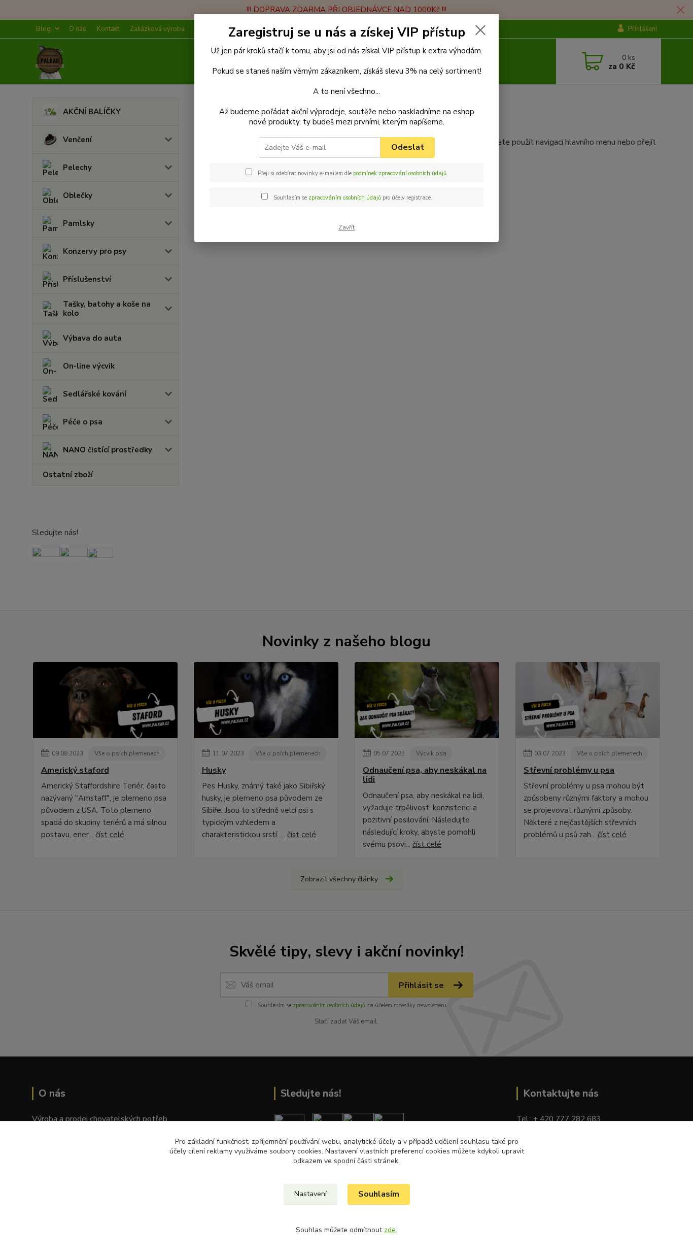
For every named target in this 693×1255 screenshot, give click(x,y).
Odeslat (407, 147)
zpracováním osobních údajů (344, 198)
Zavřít (346, 227)
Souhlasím (378, 1194)
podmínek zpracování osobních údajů (399, 173)
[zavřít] (480, 30)
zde (390, 1230)
